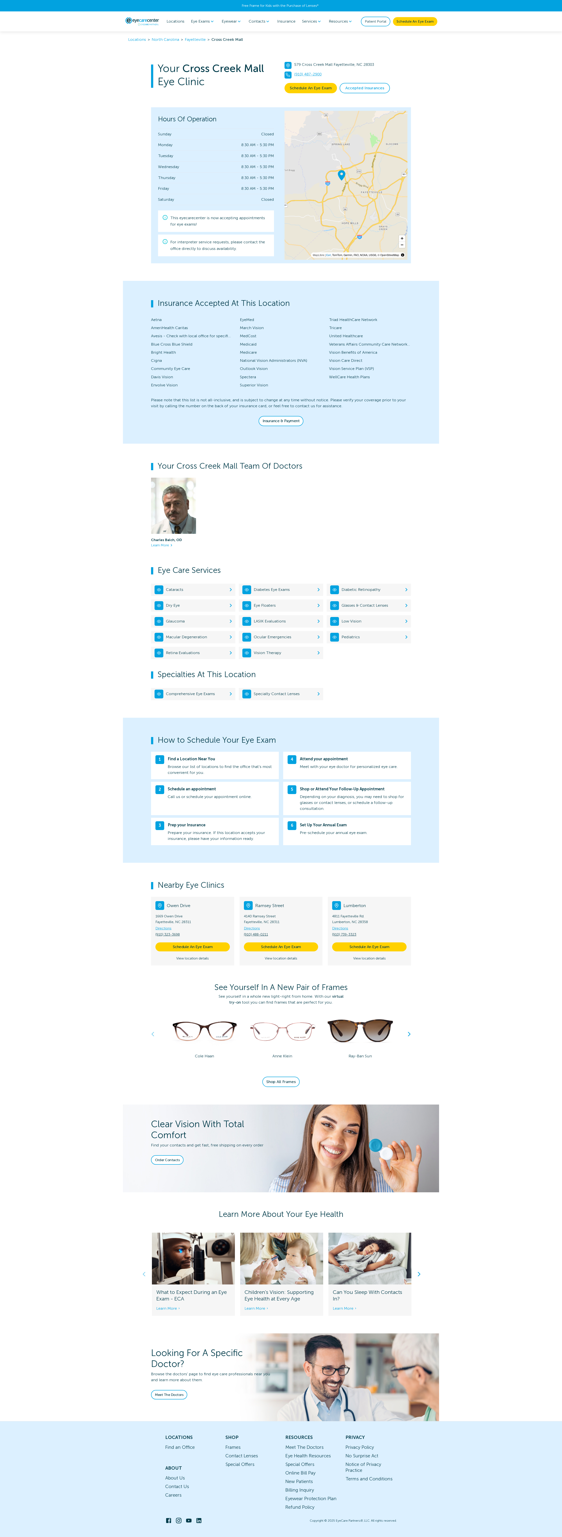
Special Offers (239, 1464)
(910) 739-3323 (344, 934)
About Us (175, 1478)
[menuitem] (203, 21)
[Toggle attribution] (402, 255)
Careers (173, 1495)
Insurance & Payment (281, 420)
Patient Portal (375, 21)
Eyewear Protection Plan (311, 1498)
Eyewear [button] (229, 21)
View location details (192, 958)
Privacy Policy (360, 1447)
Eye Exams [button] (200, 21)
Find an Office (180, 1447)
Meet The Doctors (169, 1395)
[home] (142, 21)
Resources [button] (338, 21)
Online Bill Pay (300, 1473)
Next (409, 1034)
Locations (175, 21)
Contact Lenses (241, 1455)
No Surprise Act (362, 1455)
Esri (328, 255)
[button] (281, 885)
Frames (233, 1447)
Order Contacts (167, 1160)
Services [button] (309, 21)
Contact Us (177, 1486)
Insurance (286, 21)
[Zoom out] (402, 245)
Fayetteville (195, 39)
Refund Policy (299, 1507)
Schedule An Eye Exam (415, 21)
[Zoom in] (402, 238)
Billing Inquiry (299, 1490)
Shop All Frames (281, 1081)
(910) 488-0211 (256, 934)
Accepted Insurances (364, 88)
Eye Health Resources (308, 1455)
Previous (153, 1034)
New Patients (299, 1481)
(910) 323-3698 (167, 934)
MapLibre (318, 255)
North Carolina (165, 39)
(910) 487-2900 (308, 74)
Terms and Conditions (369, 1478)
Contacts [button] (257, 21)
